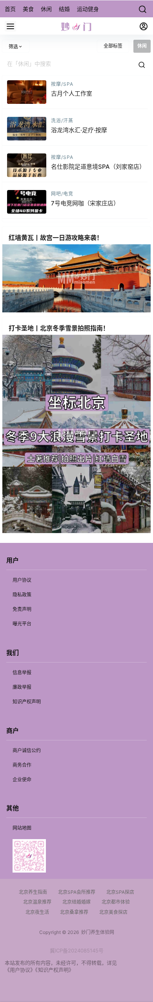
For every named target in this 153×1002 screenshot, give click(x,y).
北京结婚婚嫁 (76, 902)
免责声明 (22, 609)
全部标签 (113, 46)
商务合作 (22, 765)
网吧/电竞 (62, 194)
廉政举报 (22, 687)
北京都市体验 (116, 902)
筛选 (13, 47)
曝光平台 (22, 624)
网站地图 (22, 828)
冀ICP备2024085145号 (77, 950)
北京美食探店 (113, 912)
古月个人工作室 (71, 93)
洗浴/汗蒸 (62, 121)
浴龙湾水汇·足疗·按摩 (79, 130)
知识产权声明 (27, 702)
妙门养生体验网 (96, 932)
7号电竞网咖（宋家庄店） (85, 203)
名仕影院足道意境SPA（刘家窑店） (98, 166)
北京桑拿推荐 (74, 912)
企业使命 (22, 779)
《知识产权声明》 (54, 970)
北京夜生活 (37, 912)
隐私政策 (22, 595)
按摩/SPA (62, 84)
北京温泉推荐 (37, 902)
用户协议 (22, 580)
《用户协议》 (20, 970)
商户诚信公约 (27, 750)
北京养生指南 (33, 892)
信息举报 (22, 672)
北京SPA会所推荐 (76, 892)
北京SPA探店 (120, 892)
